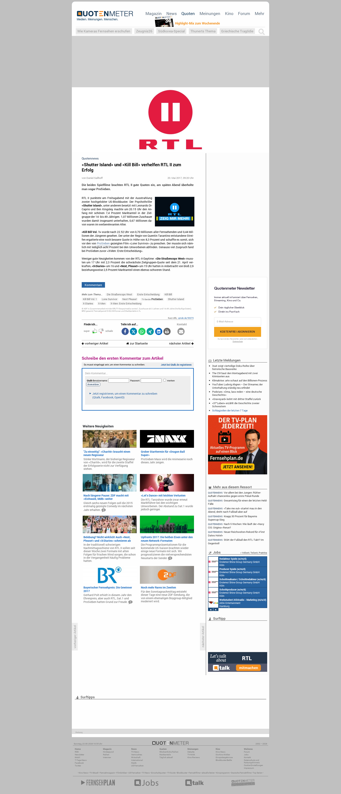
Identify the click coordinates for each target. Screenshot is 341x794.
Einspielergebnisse (224, 757)
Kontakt (247, 757)
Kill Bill (168, 294)
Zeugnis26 (144, 31)
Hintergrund (108, 752)
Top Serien (257, 772)
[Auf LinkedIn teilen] (158, 332)
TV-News (135, 752)
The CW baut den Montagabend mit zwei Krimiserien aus (235, 374)
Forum (244, 13)
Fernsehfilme (194, 772)
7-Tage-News (81, 760)
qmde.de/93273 (186, 317)
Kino (229, 13)
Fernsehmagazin (107, 772)
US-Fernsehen (137, 765)
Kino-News (220, 752)
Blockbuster (182, 772)
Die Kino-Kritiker (223, 754)
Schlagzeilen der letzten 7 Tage (230, 410)
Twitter (78, 765)
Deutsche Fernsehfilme (241, 772)
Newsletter (79, 754)
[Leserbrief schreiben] (181, 332)
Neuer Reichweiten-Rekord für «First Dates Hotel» (236, 533)
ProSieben (103, 243)
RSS (77, 752)
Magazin (153, 13)
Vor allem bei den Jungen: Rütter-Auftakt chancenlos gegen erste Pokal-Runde (234, 494)
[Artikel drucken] (167, 332)
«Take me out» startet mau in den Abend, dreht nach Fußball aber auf (235, 510)
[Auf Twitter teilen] (133, 332)
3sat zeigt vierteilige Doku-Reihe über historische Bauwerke (233, 367)
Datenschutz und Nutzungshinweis (252, 761)
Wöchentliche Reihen (168, 752)
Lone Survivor (109, 299)
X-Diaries (88, 303)
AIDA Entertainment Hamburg (242, 603)
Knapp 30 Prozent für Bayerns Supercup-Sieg (232, 518)
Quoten (188, 13)
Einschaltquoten (158, 772)
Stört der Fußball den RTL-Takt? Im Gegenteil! (236, 541)
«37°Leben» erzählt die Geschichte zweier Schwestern (235, 404)
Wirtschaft (135, 757)
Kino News (83, 772)
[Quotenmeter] (105, 16)
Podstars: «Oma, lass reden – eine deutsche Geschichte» (237, 393)
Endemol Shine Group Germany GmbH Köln (239, 562)
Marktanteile (165, 754)
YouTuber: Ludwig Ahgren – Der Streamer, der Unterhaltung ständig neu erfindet (237, 386)
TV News (146, 772)
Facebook (79, 763)
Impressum (249, 768)
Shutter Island (176, 299)
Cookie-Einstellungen (253, 765)
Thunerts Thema (202, 31)
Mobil (77, 757)
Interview (107, 757)
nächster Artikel (180, 343)
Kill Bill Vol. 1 (90, 299)
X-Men (101, 303)
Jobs (246, 754)
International (137, 760)
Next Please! (129, 299)
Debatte (190, 752)
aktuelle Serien (208, 772)
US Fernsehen (134, 772)
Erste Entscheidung (148, 294)
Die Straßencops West (119, 294)
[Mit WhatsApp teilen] (142, 332)
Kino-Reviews (193, 757)
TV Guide (171, 772)
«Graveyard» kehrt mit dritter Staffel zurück (236, 399)
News (171, 13)
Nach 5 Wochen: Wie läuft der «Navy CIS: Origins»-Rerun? (236, 525)
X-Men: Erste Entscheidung (126, 303)
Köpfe (133, 763)
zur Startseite (138, 343)
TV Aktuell (94, 772)
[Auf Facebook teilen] (125, 332)
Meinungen (210, 13)
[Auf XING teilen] (150, 332)
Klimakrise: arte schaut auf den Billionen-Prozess (239, 380)
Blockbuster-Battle (224, 760)
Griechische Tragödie (237, 31)
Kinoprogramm (223, 772)
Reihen (106, 754)
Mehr (259, 13)
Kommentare (93, 285)
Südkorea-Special (171, 31)
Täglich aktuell (166, 757)
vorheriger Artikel (96, 343)
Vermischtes (136, 754)
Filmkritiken (121, 772)
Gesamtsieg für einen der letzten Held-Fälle (237, 502)
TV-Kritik (191, 754)
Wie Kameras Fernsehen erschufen (103, 31)
